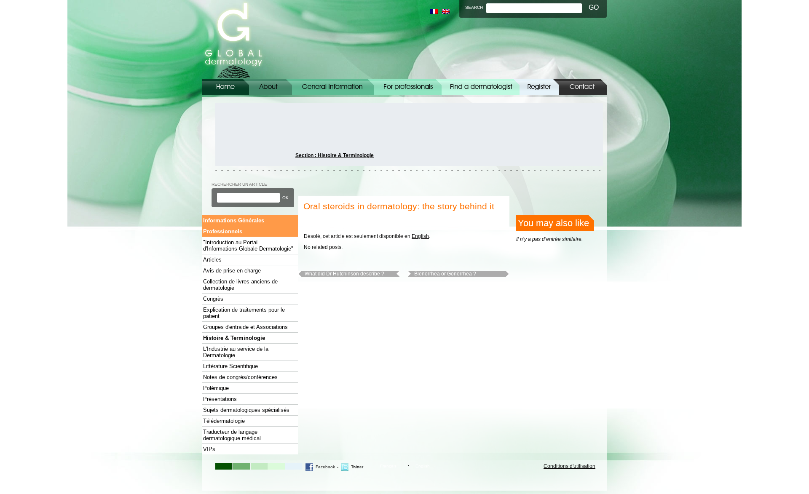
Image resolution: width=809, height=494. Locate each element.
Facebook (325, 467)
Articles (212, 259)
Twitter (357, 467)
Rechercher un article (239, 184)
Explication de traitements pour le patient (244, 313)
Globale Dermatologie (233, 39)
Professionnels (222, 231)
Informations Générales (333, 87)
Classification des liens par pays (481, 87)
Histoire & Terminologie (234, 338)
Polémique (216, 388)
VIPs (209, 449)
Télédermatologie (224, 421)
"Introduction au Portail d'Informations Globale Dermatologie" (248, 245)
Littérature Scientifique (230, 366)
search (474, 7)
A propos (270, 87)
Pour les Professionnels (408, 87)
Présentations (220, 399)
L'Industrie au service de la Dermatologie (235, 352)
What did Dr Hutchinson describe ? (344, 274)
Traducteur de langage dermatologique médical (232, 435)
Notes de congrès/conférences (240, 377)
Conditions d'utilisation (569, 466)
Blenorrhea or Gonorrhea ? (445, 274)
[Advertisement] (253, 134)
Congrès (213, 299)
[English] (446, 11)
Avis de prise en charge (232, 270)
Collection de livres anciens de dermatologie (240, 284)
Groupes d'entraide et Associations (245, 327)
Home (225, 87)
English (420, 236)
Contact (583, 87)
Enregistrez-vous (539, 87)
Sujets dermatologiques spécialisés (246, 410)
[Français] (434, 11)
